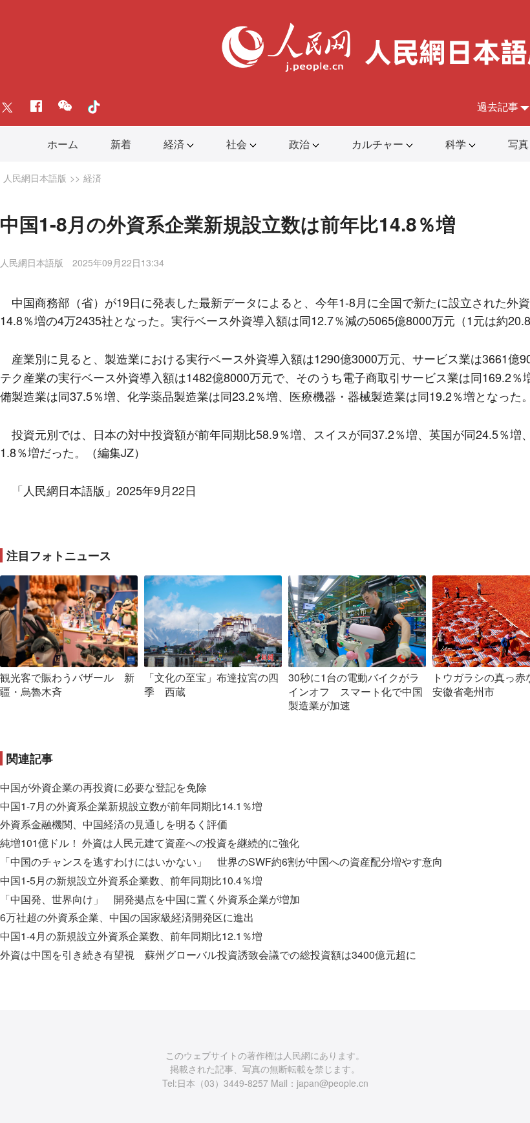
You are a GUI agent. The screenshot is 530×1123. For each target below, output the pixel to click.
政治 (299, 143)
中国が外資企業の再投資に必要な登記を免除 (103, 787)
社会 (236, 143)
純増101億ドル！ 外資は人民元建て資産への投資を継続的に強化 (149, 842)
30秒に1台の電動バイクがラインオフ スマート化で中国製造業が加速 (355, 691)
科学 (455, 143)
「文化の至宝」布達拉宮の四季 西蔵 (211, 684)
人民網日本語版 (35, 177)
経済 (174, 143)
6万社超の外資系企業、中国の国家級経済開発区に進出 (127, 917)
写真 (518, 143)
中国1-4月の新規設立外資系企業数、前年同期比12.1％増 (131, 935)
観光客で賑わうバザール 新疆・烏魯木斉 (67, 684)
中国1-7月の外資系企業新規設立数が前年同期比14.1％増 (131, 805)
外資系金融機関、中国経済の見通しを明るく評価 (114, 824)
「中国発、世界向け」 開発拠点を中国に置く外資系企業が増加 (150, 899)
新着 (121, 143)
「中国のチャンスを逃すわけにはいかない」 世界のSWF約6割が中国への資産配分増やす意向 (221, 861)
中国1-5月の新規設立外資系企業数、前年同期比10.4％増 (131, 880)
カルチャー (377, 143)
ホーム (62, 143)
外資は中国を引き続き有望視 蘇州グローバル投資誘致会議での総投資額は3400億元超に (208, 954)
